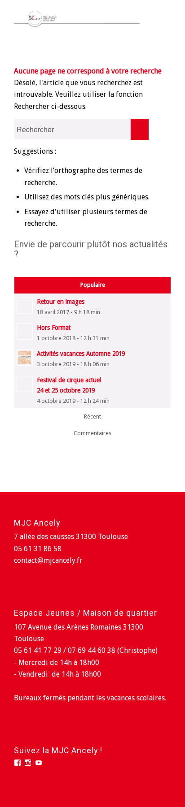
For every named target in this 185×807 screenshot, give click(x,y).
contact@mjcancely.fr (48, 560)
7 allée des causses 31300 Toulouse (71, 536)
